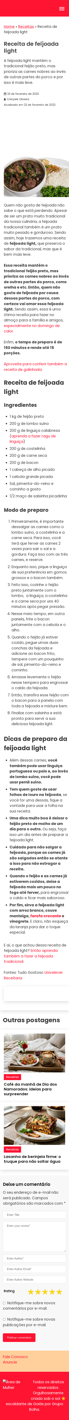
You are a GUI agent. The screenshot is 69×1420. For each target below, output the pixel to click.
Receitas (26, 26)
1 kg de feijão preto (27, 416)
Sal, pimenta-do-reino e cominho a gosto (31, 486)
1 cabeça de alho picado (32, 469)
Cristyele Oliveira (18, 99)
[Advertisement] (34, 130)
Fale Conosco (15, 1356)
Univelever (53, 972)
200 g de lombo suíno (30, 423)
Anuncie (10, 1362)
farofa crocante (45, 916)
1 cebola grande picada (31, 476)
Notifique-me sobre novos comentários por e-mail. (29, 1305)
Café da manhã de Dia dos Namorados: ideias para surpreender (30, 1089)
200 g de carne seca (29, 455)
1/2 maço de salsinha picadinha (38, 496)
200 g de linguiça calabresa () (35, 436)
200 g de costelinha (27, 448)
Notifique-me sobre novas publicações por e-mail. (29, 1322)
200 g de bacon (24, 462)
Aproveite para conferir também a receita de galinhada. (35, 366)
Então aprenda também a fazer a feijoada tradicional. (31, 956)
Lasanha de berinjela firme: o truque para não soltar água (32, 1159)
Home (9, 26)
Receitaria (13, 978)
